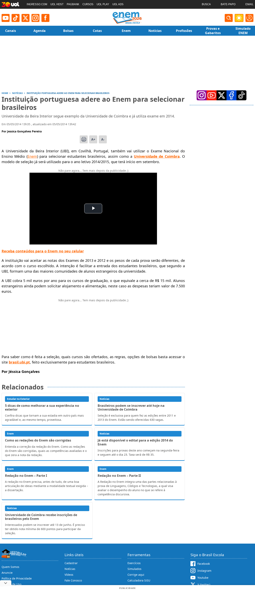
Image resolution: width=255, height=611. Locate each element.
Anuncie (7, 573)
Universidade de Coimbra (157, 156)
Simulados (134, 569)
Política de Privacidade (17, 578)
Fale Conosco (73, 580)
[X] (25, 18)
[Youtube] (6, 18)
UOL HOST (57, 4)
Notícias (70, 569)
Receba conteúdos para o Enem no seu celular (43, 251)
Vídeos (69, 575)
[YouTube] (212, 95)
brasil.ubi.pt (19, 362)
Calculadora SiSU (139, 580)
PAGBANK (73, 4)
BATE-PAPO (228, 4)
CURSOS (87, 4)
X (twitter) (203, 584)
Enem (32, 156)
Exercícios (134, 563)
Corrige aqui (136, 575)
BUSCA (206, 4)
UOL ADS (118, 4)
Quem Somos (10, 567)
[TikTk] (241, 95)
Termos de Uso (11, 584)
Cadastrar (71, 563)
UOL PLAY (103, 4)
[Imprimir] (84, 139)
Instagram (204, 571)
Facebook (203, 564)
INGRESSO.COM (37, 4)
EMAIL (249, 4)
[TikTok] (16, 18)
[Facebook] (231, 95)
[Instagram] (35, 18)
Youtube (202, 577)
